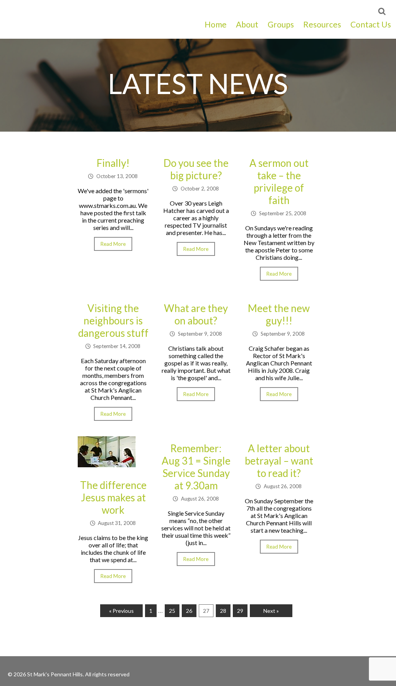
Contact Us (370, 24)
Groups (281, 24)
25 (172, 610)
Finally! (113, 163)
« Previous (121, 610)
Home (216, 24)
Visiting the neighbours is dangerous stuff (113, 320)
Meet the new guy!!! (279, 314)
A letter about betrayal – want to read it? (279, 460)
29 (240, 610)
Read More (113, 244)
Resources (322, 24)
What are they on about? (196, 314)
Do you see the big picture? (196, 169)
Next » (271, 610)
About (247, 24)
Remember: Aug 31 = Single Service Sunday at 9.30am (196, 467)
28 (223, 610)
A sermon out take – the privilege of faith (279, 181)
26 (189, 610)
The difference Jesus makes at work (113, 497)
